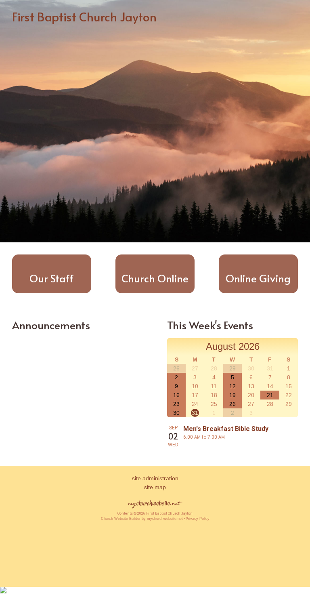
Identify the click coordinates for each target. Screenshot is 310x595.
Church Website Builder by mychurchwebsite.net (142, 519)
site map (155, 487)
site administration (155, 478)
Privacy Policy (197, 519)
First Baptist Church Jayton (84, 16)
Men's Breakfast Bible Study (225, 429)
